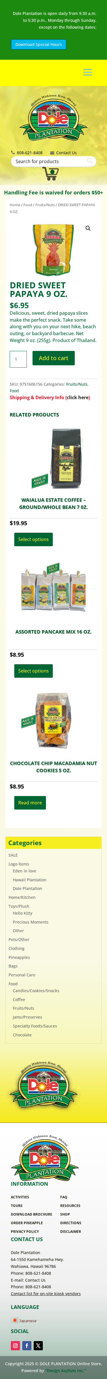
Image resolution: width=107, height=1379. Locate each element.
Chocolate (22, 1035)
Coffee (19, 999)
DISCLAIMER (70, 1231)
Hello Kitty (22, 913)
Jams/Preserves (27, 1017)
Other (18, 930)
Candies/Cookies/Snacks (36, 990)
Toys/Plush (19, 906)
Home (15, 204)
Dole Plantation (27, 888)
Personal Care (22, 975)
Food (27, 204)
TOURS (17, 1205)
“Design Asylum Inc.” (65, 1370)
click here (77, 397)
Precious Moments (31, 922)
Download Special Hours (38, 44)
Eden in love (24, 871)
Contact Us (66, 152)
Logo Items (19, 864)
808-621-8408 (30, 152)
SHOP (65, 1214)
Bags (13, 966)
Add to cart (53, 358)
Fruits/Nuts (45, 204)
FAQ (63, 1197)
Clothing (17, 948)
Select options (33, 539)
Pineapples (19, 957)
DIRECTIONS (70, 1222)
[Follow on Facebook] (26, 1345)
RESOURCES (70, 1205)
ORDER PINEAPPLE (27, 1222)
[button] (88, 228)
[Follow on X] (38, 1345)
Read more (30, 802)
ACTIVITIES (20, 1197)
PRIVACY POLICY (25, 1231)
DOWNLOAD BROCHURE (31, 1214)
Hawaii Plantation (30, 879)
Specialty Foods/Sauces (35, 1026)
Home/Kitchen (22, 897)
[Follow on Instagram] (15, 1345)
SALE (13, 855)
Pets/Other (19, 939)
